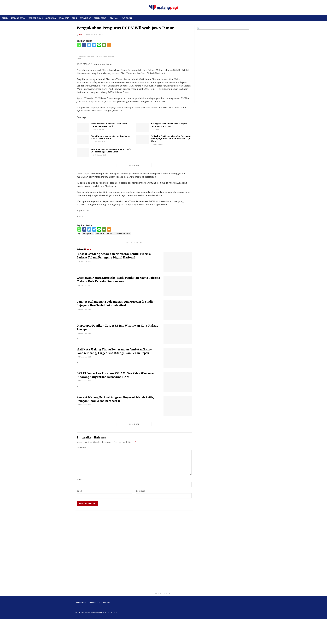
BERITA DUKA (100, 18)
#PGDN (110, 233)
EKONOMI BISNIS (35, 18)
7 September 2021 (98, 129)
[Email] (104, 45)
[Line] (99, 45)
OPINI (74, 18)
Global (100, 34)
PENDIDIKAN (126, 18)
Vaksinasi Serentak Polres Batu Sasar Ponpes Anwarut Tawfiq (109, 125)
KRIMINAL (113, 18)
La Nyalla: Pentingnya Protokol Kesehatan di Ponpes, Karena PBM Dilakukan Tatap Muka (171, 138)
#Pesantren (100, 233)
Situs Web (140, 491)
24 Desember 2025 (84, 285)
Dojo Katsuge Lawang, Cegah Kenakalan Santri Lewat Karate (110, 137)
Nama (79, 479)
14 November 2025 (84, 357)
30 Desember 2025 (84, 261)
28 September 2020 (99, 155)
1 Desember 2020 (98, 142)
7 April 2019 (90, 34)
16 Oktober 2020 (157, 144)
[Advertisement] (163, 552)
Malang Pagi (85, 612)
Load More (134, 165)
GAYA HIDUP (85, 18)
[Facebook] (84, 45)
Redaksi (106, 602)
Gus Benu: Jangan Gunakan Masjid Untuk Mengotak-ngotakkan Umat (111, 150)
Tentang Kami (80, 602)
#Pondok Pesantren (122, 233)
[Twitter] (89, 45)
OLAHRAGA (50, 18)
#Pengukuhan (88, 233)
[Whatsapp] (79, 45)
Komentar (82, 447)
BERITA (5, 18)
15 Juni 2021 (156, 129)
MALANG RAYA (18, 18)
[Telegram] (94, 45)
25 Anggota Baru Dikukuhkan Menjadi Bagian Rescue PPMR (169, 125)
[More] (109, 45)
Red (80, 34)
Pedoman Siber (95, 602)
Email (79, 491)
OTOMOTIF (64, 18)
